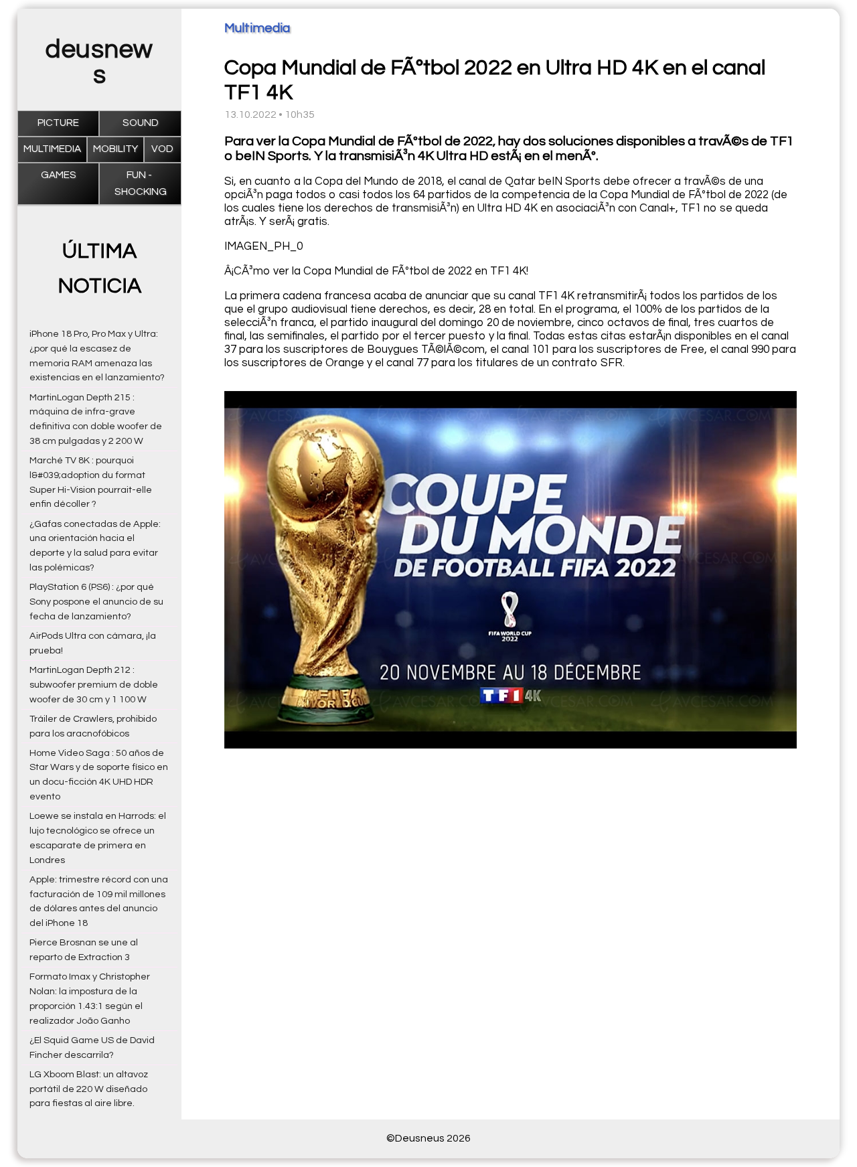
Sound (141, 123)
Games (58, 175)
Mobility (115, 149)
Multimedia (52, 149)
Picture (58, 123)
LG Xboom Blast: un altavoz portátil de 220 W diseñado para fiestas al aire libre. (88, 1089)
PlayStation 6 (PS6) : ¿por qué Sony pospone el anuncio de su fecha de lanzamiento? (96, 601)
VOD (162, 149)
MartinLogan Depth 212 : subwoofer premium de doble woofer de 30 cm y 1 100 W (93, 684)
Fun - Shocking (140, 183)
